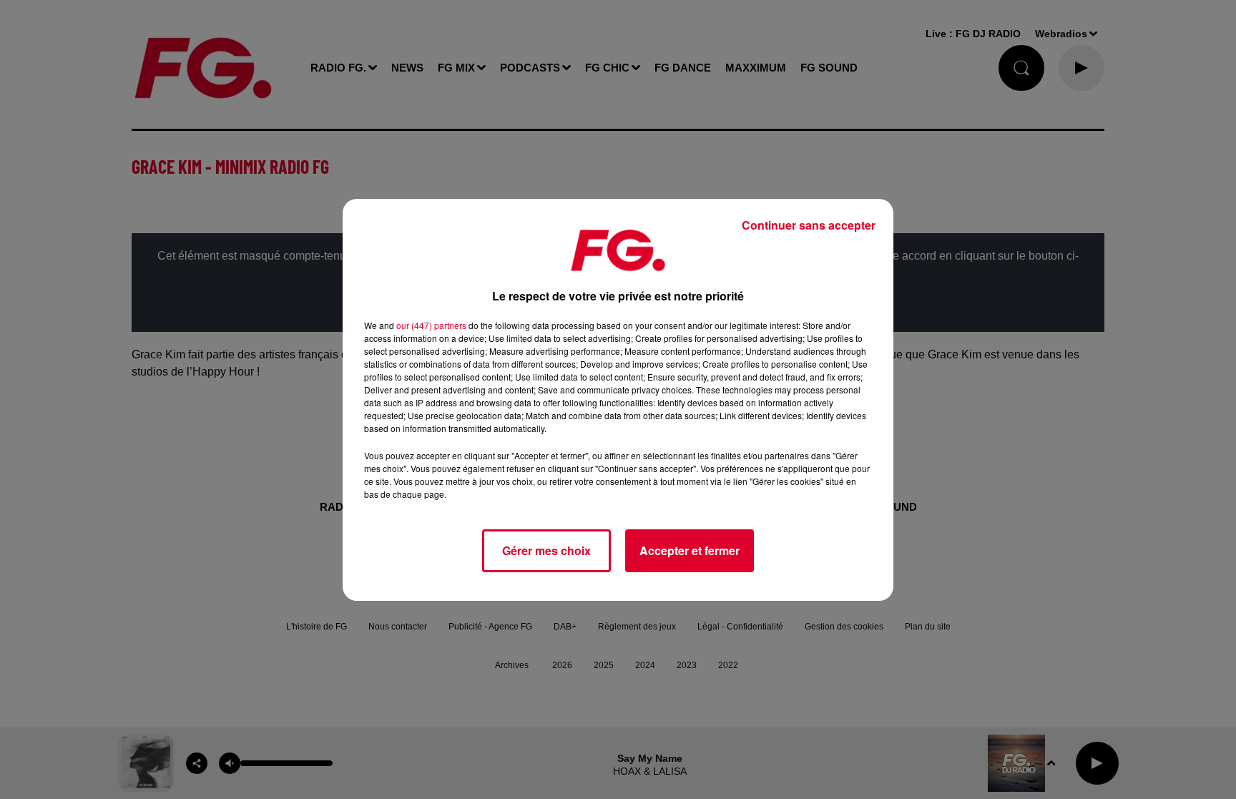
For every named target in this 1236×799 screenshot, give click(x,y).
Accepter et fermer (689, 550)
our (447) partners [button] (431, 325)
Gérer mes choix (546, 550)
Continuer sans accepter (809, 225)
